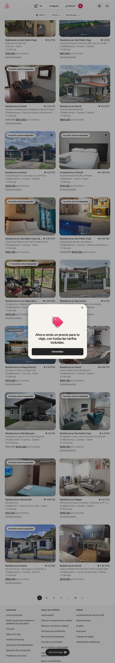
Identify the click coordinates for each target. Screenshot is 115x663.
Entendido (57, 351)
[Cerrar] (82, 307)
